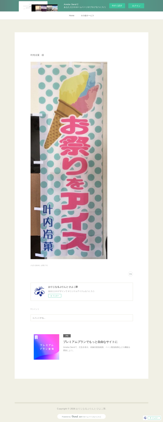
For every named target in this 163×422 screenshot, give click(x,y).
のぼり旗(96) (35, 265)
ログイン (136, 5)
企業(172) (44, 265)
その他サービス (87, 15)
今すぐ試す (117, 5)
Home (71, 15)
